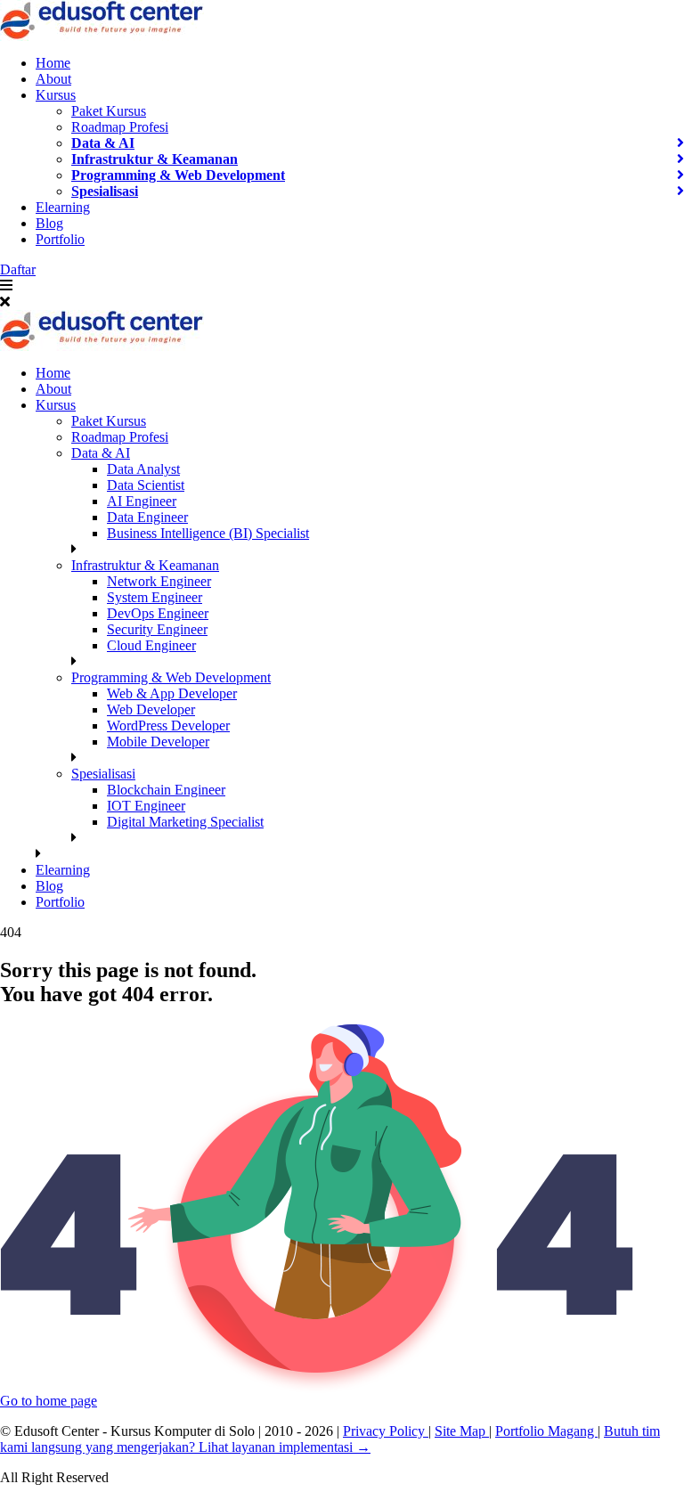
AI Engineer (141, 501)
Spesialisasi (104, 191)
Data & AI (102, 143)
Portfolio (60, 239)
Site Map (462, 1431)
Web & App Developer (172, 693)
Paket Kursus (108, 110)
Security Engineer (157, 629)
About (53, 78)
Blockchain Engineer (166, 789)
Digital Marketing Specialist (185, 821)
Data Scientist (145, 485)
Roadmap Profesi (119, 127)
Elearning (63, 207)
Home (53, 62)
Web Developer (151, 709)
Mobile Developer (158, 741)
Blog (49, 223)
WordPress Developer (168, 725)
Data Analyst (143, 469)
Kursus (56, 94)
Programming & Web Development (178, 175)
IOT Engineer (146, 805)
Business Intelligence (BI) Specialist (208, 533)
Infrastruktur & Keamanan (154, 159)
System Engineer (154, 597)
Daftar (18, 269)
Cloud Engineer (151, 645)
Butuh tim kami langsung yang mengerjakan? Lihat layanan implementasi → (330, 1439)
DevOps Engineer (157, 613)
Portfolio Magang (546, 1431)
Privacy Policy (385, 1431)
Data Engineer (147, 517)
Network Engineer (159, 581)
